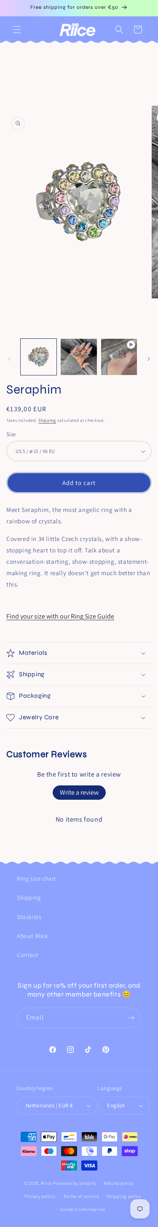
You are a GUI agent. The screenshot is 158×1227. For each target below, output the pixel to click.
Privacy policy (40, 1196)
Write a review (79, 792)
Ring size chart (36, 878)
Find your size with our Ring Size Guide (60, 616)
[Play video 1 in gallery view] (119, 357)
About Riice (32, 936)
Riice (46, 1183)
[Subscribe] (131, 1017)
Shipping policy (124, 1196)
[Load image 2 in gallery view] (78, 357)
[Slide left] (9, 359)
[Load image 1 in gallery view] (38, 357)
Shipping (47, 420)
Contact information (83, 1209)
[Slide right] (148, 359)
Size (11, 434)
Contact (27, 955)
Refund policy (119, 1183)
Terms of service (81, 1196)
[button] (17, 29)
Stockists (29, 917)
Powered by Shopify (74, 1183)
